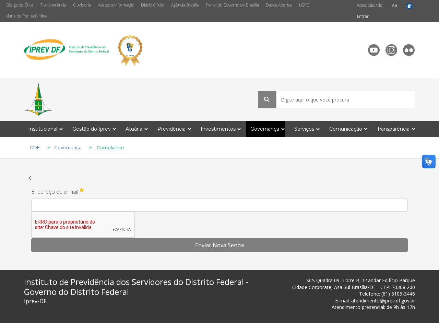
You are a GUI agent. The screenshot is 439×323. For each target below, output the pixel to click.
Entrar (363, 16)
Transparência (53, 5)
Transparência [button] (393, 129)
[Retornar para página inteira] (29, 177)
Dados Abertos (279, 5)
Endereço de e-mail (57, 191)
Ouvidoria (82, 5)
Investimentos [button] (218, 129)
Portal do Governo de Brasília (232, 5)
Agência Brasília (185, 5)
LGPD (304, 5)
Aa (394, 5)
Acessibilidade (369, 5)
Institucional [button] (42, 129)
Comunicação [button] (345, 129)
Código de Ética (19, 5)
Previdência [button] (171, 129)
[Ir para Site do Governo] (38, 99)
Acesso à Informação (116, 5)
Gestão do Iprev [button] (91, 129)
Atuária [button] (134, 129)
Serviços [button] (304, 129)
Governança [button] (264, 129)
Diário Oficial (152, 5)
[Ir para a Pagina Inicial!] (85, 50)
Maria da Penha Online (26, 16)
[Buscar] (266, 99)
